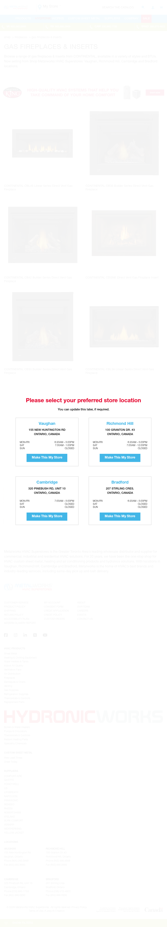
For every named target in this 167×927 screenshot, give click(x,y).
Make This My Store (47, 458)
